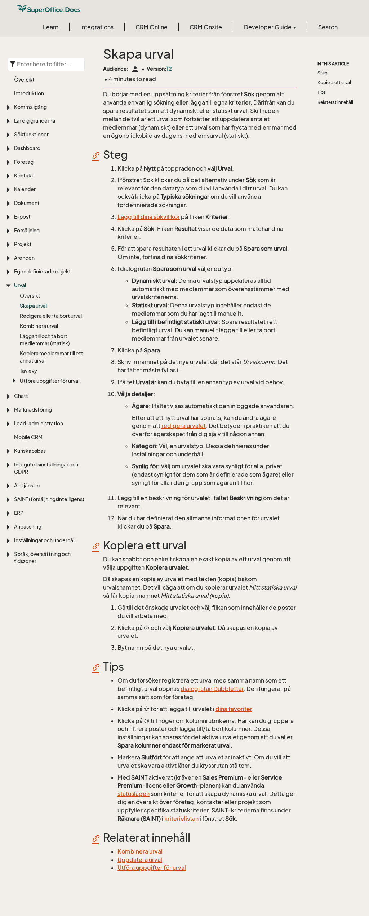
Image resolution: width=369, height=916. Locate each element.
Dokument (27, 203)
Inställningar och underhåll (44, 540)
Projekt (23, 244)
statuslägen (133, 793)
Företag (24, 162)
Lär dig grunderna (34, 121)
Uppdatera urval (139, 859)
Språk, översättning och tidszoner (42, 557)
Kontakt (24, 175)
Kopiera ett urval (334, 82)
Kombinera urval (39, 326)
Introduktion (29, 93)
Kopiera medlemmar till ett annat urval (51, 357)
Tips (321, 92)
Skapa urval (33, 306)
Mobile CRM (28, 437)
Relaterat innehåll (335, 102)
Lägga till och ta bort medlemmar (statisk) (45, 339)
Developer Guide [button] (268, 27)
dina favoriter (233, 709)
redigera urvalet (183, 425)
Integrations (97, 27)
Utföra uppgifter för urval (49, 381)
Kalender (25, 189)
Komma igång (30, 107)
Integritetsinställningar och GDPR (46, 468)
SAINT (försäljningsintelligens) (49, 499)
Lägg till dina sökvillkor (148, 216)
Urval (20, 285)
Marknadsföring (33, 410)
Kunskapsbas (30, 451)
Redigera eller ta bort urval (51, 316)
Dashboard (27, 148)
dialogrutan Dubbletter (212, 688)
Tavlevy (28, 371)
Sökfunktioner (31, 134)
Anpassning (27, 526)
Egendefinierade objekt (42, 271)
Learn (50, 27)
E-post (22, 217)
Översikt (24, 79)
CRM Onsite (206, 27)
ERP (18, 513)
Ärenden (24, 258)
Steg (322, 72)
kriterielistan (181, 818)
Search (328, 27)
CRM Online (151, 27)
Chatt (21, 396)
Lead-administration (38, 423)
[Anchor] (98, 155)
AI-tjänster (27, 485)
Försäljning (27, 230)
